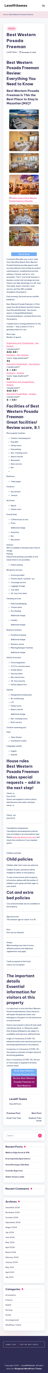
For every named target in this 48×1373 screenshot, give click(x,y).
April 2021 (9, 1272)
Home (5, 14)
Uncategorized (12, 1320)
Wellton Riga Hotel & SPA (17, 1152)
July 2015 (9, 1277)
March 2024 (10, 1252)
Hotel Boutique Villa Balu (17, 1164)
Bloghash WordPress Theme (28, 1368)
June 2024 (10, 1237)
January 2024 (11, 1262)
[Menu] (43, 5)
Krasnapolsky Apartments (17, 1158)
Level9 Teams (18, 1099)
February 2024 (12, 1257)
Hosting (8, 1310)
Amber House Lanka (14, 1177)
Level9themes (16, 5)
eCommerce (10, 1295)
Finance (8, 1300)
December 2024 (12, 1207)
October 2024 (11, 1217)
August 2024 (11, 1227)
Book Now (24, 254)
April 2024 (10, 1247)
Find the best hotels (29, 1344)
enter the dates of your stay (24, 837)
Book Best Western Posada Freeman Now (24, 1072)
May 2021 (9, 1267)
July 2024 (9, 1232)
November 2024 (12, 1212)
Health (8, 1305)
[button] (15, 1104)
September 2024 (13, 1222)
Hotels (12, 28)
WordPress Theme (13, 1325)
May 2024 (10, 1242)
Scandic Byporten (14, 1170)
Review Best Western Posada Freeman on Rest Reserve (24, 1082)
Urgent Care (11, 1344)
